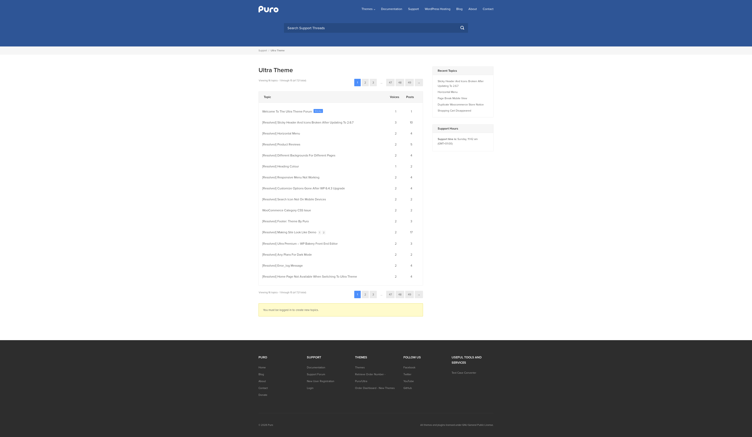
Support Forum (316, 374)
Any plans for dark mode (294, 255)
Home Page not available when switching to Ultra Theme (317, 277)
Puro (270, 425)
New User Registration (320, 381)
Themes (367, 9)
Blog (459, 9)
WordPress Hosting (437, 9)
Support (413, 9)
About (472, 9)
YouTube (408, 381)
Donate (262, 395)
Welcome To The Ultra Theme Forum (287, 112)
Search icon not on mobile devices (301, 199)
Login (310, 388)
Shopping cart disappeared (454, 110)
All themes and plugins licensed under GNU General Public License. (457, 425)
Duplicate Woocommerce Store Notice (461, 104)
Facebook (409, 367)
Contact (488, 9)
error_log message (290, 266)
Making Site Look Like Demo (296, 232)
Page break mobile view (452, 98)
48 (399, 82)
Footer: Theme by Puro (293, 221)
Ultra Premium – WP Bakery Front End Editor (307, 244)
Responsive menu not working (298, 177)
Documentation (391, 9)
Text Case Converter (464, 372)
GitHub (407, 388)
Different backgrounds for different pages (306, 155)
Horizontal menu (288, 133)
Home (262, 367)
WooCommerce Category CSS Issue (286, 210)
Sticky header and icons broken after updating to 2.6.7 (315, 122)
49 (409, 82)
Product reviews (288, 144)
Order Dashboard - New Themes (375, 388)
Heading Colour (288, 166)
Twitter (407, 374)
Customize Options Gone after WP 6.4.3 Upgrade (311, 188)
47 (390, 82)
